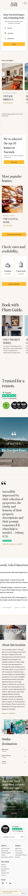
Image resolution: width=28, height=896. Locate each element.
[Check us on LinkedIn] (10, 883)
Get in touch (18, 850)
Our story (3, 867)
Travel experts (19, 853)
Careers (3, 875)
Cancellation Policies (21, 855)
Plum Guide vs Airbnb (7, 857)
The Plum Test (5, 873)
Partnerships (4, 850)
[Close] (20, 890)
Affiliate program (6, 853)
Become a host (5, 848)
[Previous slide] (12, 548)
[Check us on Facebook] (6, 883)
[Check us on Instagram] (2, 883)
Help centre (18, 848)
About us (3, 864)
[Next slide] (16, 548)
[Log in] (24, 3)
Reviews (17, 857)
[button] (14, 3)
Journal (3, 855)
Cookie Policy (9, 893)
